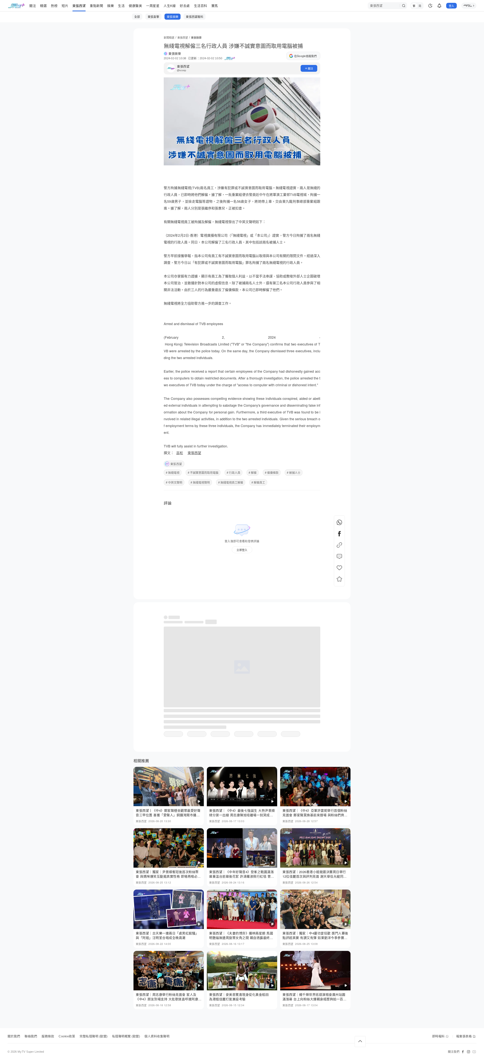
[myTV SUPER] (468, 6)
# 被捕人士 (293, 472)
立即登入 (242, 550)
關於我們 (14, 1036)
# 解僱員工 (258, 482)
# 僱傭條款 (271, 472)
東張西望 (183, 66)
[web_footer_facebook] (463, 1051)
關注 (310, 68)
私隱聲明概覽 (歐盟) (126, 1036)
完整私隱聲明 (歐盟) (94, 1036)
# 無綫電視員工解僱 (230, 482)
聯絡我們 (31, 1036)
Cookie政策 (67, 1036)
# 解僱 (253, 472)
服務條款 (48, 1036)
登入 (451, 6)
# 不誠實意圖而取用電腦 (203, 472)
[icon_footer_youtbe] (474, 1051)
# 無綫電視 (172, 472)
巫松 (179, 452)
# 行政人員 (233, 472)
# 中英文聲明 (174, 482)
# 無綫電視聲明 (200, 482)
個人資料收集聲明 (156, 1036)
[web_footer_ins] (468, 1051)
